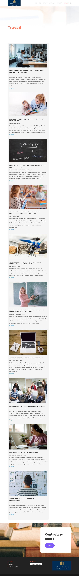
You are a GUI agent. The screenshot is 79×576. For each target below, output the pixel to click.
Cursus (45, 3)
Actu (40, 3)
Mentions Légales (13, 566)
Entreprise (52, 3)
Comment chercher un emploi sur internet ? (26, 358)
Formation (59, 3)
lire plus (11, 88)
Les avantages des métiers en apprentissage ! (27, 406)
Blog (35, 3)
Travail (66, 3)
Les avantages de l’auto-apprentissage (24, 452)
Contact (50, 545)
